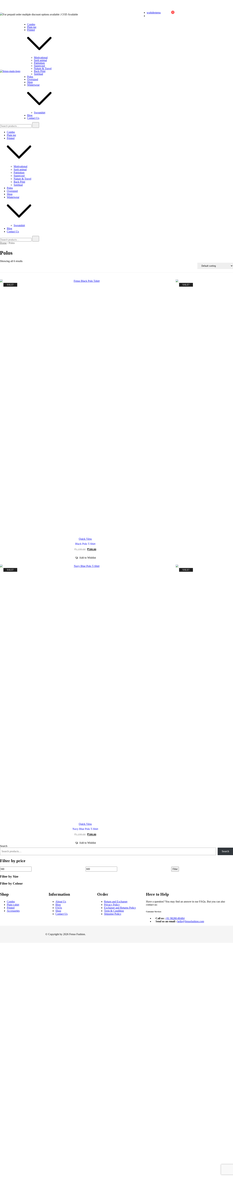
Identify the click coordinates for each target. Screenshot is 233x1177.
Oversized (32, 79)
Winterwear (33, 84)
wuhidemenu (154, 12)
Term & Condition (114, 910)
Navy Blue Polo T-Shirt (85, 828)
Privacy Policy (112, 904)
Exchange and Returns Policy (120, 907)
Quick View (85, 539)
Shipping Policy (112, 913)
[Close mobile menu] (226, 7)
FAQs (58, 907)
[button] (85, 557)
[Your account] (163, 14)
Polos (30, 76)
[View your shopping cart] (171, 15)
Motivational (41, 57)
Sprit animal (40, 60)
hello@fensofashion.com (190, 921)
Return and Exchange (115, 901)
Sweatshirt (39, 112)
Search (3, 846)
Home (3, 243)
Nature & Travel (43, 68)
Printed (31, 29)
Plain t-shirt (13, 904)
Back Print (39, 71)
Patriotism (39, 63)
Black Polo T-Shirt (85, 543)
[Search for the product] (35, 125)
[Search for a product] (136, 14)
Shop (30, 82)
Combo (31, 24)
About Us (60, 901)
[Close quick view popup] (1, 6)
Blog (29, 115)
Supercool (39, 65)
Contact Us (33, 118)
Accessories (13, 910)
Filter (175, 869)
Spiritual (38, 73)
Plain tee (31, 27)
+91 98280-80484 (175, 918)
